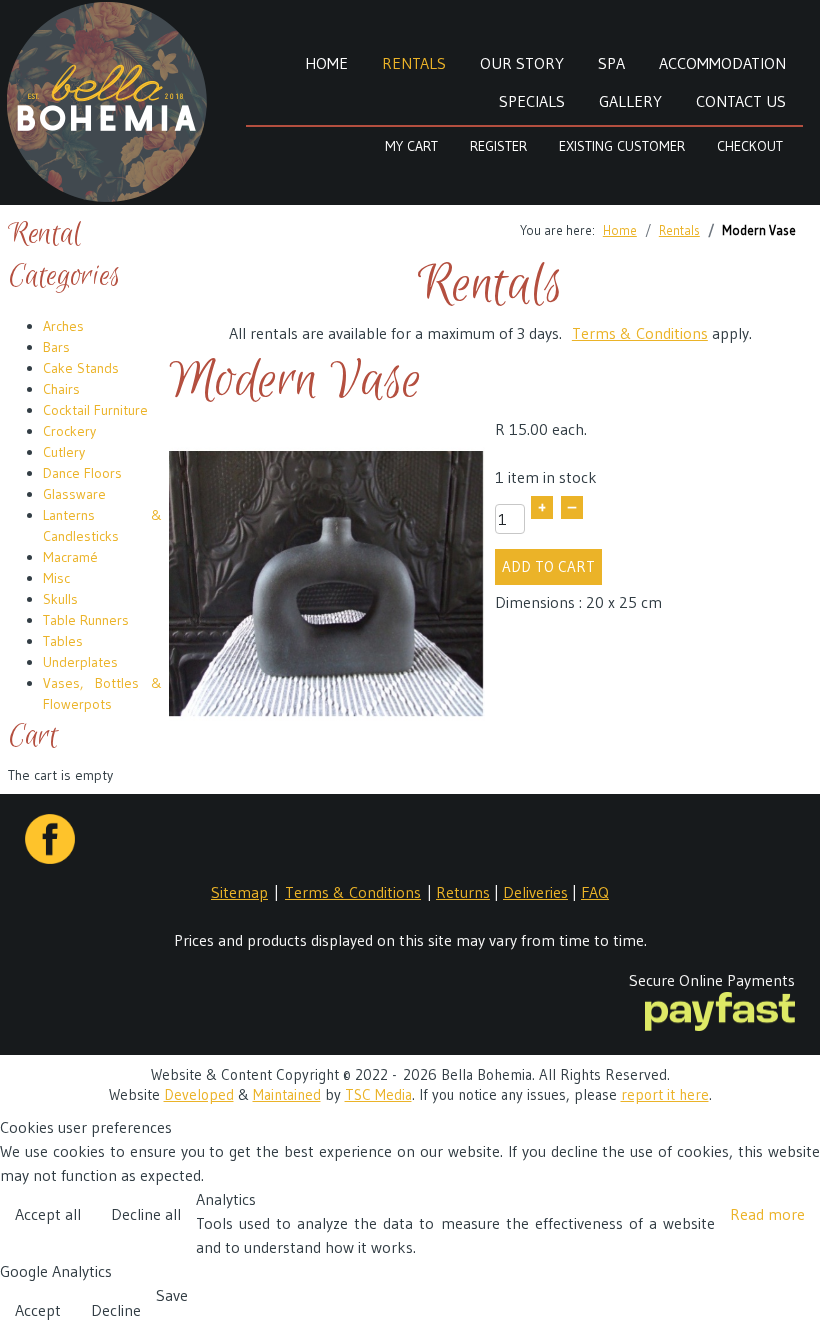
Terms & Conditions (640, 333)
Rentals (414, 63)
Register (498, 146)
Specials (532, 101)
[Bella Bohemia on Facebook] (50, 827)
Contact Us (741, 101)
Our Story (522, 63)
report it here (665, 1094)
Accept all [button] (48, 1214)
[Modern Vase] (327, 583)
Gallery (630, 101)
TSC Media (378, 1094)
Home (326, 63)
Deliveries (535, 892)
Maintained (287, 1094)
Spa (611, 63)
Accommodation (722, 63)
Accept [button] (38, 1310)
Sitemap (239, 892)
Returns (463, 892)
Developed (199, 1094)
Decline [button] (116, 1310)
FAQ (595, 892)
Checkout (750, 146)
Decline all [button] (146, 1214)
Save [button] (172, 1295)
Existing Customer (622, 146)
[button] (790, 1217)
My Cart (411, 146)
